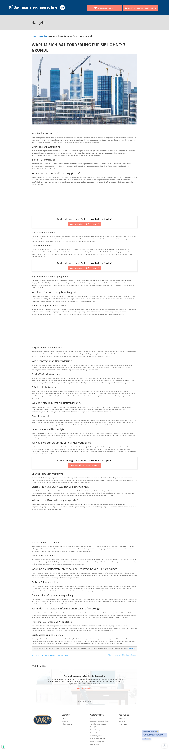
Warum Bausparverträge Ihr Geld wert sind (84, 676)
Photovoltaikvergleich (97, 742)
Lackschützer (94, 733)
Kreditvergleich (106, 8)
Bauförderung (95, 730)
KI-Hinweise (123, 724)
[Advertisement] (84, 201)
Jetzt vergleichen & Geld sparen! (84, 224)
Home (34, 36)
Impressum (122, 721)
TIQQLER (93, 727)
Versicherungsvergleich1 (98, 724)
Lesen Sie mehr (84, 688)
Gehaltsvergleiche (96, 736)
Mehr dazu (132, 648)
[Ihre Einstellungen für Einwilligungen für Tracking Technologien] (3, 746)
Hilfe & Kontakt (67, 724)
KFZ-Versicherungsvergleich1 (99, 721)
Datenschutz (123, 718)
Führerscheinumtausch (98, 739)
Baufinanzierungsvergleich (142, 8)
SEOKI (92, 718)
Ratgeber (43, 36)
